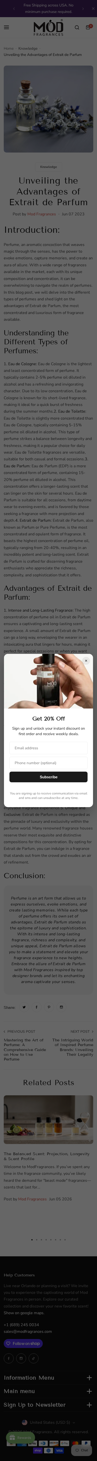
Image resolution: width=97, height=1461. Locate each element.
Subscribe (48, 777)
